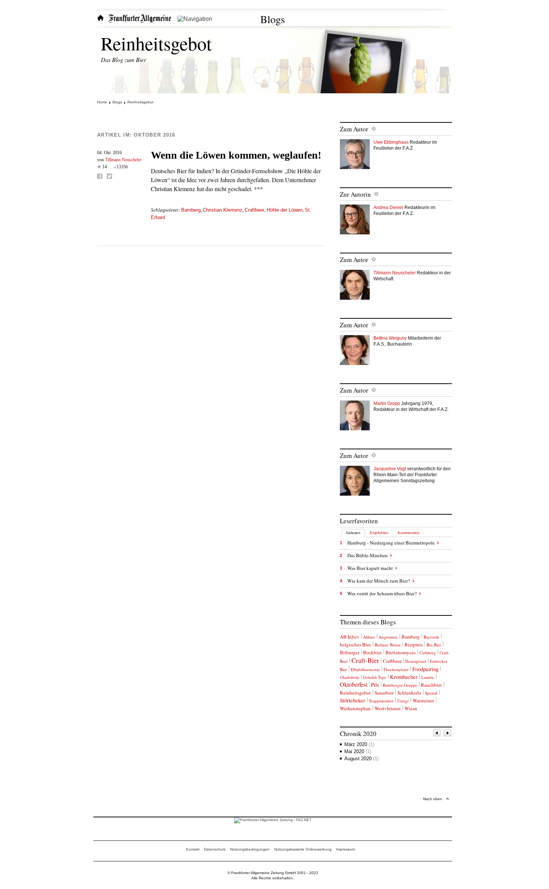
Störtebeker (352, 700)
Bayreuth (431, 637)
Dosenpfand (415, 661)
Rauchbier (431, 684)
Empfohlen (379, 533)
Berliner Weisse (388, 645)
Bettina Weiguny (390, 338)
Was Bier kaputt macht (370, 568)
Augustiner (388, 637)
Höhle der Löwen (285, 210)
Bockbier (372, 652)
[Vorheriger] (437, 734)
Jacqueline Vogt (389, 468)
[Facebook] (99, 176)
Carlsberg (427, 652)
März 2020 (359, 744)
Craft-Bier (365, 660)
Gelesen (353, 533)
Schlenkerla (409, 692)
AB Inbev (349, 636)
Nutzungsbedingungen (250, 849)
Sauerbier (384, 692)
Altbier (369, 637)
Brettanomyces (400, 652)
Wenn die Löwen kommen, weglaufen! (236, 155)
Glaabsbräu (349, 677)
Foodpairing (425, 669)
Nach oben (432, 799)
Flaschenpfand (396, 669)
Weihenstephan (355, 708)
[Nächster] (448, 734)
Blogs (272, 19)
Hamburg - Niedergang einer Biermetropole (391, 542)
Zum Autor (354, 129)
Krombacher (404, 676)
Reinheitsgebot (156, 43)
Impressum (345, 849)
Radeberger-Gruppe (400, 685)
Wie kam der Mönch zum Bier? (378, 580)
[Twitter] (109, 176)
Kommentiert (408, 533)
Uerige (403, 701)
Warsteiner (423, 700)
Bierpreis (413, 644)
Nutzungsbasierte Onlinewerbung (303, 849)
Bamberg (191, 210)
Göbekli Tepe (374, 677)
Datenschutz (215, 849)
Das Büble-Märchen (367, 555)
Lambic (427, 677)
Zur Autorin (355, 194)
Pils (375, 684)
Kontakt (192, 849)
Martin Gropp (386, 403)
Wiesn (410, 708)
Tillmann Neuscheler (123, 159)
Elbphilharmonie (365, 669)
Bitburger (349, 652)
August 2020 (361, 758)
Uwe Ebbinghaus (391, 142)
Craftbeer (254, 210)
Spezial (431, 693)
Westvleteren (388, 708)
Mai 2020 (357, 751)
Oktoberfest (353, 684)
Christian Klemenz (222, 210)
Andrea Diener (388, 207)
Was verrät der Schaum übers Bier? (382, 593)
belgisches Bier (355, 644)
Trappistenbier (381, 701)
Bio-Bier (434, 645)
